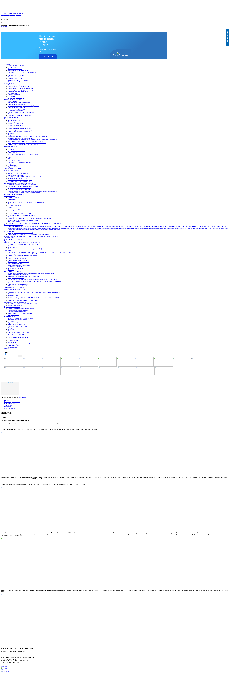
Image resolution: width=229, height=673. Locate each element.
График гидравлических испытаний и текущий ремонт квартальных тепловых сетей (34, 229)
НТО (9, 147)
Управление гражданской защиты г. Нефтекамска (23, 244)
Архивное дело (9, 237)
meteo (10, 394)
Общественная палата (11, 117)
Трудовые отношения (10, 257)
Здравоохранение (13, 197)
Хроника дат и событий (15, 69)
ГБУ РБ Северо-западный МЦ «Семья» (20, 213)
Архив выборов (13, 347)
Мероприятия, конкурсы (15, 160)
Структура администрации (16, 98)
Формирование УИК (14, 342)
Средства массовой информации (18, 77)
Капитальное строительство (77, 226)
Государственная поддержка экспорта (19, 162)
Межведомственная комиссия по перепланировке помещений (50, 228)
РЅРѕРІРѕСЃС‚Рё (23, 397)
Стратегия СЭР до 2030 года (16, 109)
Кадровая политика (10, 316)
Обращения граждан (14, 94)
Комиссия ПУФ (12, 247)
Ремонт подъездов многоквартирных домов (129, 226)
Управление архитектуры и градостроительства (22, 303)
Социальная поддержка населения (18, 209)
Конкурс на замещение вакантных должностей (22, 318)
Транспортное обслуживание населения (112, 228)
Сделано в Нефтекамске (15, 167)
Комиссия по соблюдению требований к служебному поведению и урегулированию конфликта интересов (40, 282)
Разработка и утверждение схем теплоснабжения (85, 228)
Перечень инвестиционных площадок (19, 114)
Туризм (10, 157)
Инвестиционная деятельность (13, 99)
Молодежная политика (15, 212)
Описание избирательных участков (18, 332)
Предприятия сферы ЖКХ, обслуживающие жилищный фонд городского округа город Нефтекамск (38, 226)
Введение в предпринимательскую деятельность (23, 154)
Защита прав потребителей (12, 168)
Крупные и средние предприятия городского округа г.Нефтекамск (28, 136)
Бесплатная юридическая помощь (18, 80)
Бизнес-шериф (12, 101)
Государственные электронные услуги (19, 181)
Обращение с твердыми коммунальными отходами (140, 228)
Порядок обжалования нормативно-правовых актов (24, 255)
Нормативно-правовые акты (16, 172)
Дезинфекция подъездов (150, 226)
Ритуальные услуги (14, 221)
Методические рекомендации (17, 311)
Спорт (10, 207)
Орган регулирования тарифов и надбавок (21, 138)
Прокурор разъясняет (10, 241)
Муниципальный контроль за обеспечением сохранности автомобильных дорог (32, 191)
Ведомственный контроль (16, 323)
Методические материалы (16, 278)
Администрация (9, 83)
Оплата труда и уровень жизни (17, 260)
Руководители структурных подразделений (21, 88)
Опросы (6, 348)
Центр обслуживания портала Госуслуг (20, 180)
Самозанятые (12, 165)
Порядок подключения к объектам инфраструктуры (23, 144)
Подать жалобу (47, 57)
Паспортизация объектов (15, 299)
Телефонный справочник (15, 78)
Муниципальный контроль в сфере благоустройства (24, 192)
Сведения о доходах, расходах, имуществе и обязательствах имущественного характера (34, 281)
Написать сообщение (227, 37)
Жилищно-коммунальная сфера (13, 225)
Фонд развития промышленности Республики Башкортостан (26, 141)
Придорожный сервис (14, 164)
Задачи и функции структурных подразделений (22, 90)
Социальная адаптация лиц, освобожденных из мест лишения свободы (29, 218)
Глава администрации (14, 85)
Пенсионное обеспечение (16, 204)
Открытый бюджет (10, 119)
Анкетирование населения (16, 175)
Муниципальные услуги (11, 170)
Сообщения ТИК (13, 340)
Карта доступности (10, 403)
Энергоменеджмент (14, 135)
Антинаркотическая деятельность (14, 287)
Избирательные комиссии (16, 331)
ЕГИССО (11, 210)
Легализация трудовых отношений (18, 262)
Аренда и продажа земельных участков (20, 313)
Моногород (11, 133)
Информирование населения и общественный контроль (173, 228)
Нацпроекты (8, 406)
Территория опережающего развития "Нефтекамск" (23, 106)
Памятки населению (14, 294)
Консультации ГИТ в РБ (15, 268)
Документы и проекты (15, 305)
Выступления (12, 96)
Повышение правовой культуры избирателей (21, 344)
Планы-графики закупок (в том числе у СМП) (22, 308)
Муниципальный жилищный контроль (20, 189)
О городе (7, 64)
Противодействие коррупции (13, 271)
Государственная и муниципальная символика (22, 72)
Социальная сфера (9, 196)
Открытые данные (10, 408)
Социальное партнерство (15, 266)
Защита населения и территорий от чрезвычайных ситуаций (22, 242)
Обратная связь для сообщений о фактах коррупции (24, 286)
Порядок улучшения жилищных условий (20, 233)
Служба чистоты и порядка (199, 228)
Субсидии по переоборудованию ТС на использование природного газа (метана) (32, 139)
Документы (7, 250)
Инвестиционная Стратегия (16, 107)
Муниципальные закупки (12, 307)
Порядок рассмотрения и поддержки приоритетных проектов (27, 143)
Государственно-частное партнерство (19, 115)
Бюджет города (12, 122)
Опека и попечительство (15, 200)
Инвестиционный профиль (16, 104)
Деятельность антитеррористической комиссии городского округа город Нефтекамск (34, 297)
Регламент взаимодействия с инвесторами (21, 112)
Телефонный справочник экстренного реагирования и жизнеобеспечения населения (34, 292)
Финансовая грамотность (15, 125)
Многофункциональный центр (17, 178)
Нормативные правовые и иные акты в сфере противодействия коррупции (31, 273)
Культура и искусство (14, 205)
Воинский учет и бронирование (14, 194)
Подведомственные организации (18, 91)
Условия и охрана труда (15, 263)
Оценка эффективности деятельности (19, 131)
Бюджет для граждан (14, 120)
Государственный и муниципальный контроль (18, 183)
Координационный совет (15, 110)
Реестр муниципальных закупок (18, 310)
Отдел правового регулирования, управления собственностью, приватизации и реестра (31, 236)
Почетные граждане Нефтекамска (18, 73)
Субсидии (11, 149)
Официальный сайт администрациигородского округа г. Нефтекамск (12, 14)
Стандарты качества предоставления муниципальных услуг (26, 176)
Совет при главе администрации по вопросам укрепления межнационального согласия (34, 223)
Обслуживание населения (16, 159)
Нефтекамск (10, 382)
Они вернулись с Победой (16, 75)
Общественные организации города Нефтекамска (23, 220)
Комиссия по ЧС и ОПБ (15, 246)
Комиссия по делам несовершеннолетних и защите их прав (26, 202)
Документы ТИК (13, 339)
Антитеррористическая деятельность (15, 289)
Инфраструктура (13, 152)
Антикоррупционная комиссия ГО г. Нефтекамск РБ (24, 276)
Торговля (11, 155)
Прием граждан (12, 93)
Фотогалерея (8, 405)
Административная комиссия (13, 239)
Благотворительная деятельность (18, 217)
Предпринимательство (11, 146)
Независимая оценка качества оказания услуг (22, 215)
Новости (10, 336)
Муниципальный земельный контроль (19, 188)
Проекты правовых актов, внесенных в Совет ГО (23, 254)
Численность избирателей (16, 334)
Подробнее (4, 26)
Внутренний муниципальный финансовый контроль (24, 186)
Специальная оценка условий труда (19, 265)
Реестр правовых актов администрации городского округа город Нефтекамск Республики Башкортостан (40, 252)
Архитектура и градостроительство (15, 302)
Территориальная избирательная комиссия (17, 326)
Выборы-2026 (12, 328)
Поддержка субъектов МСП (16, 151)
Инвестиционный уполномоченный (19, 102)
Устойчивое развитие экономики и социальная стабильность (26, 130)
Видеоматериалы (13, 295)
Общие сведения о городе (16, 65)
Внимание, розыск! (14, 82)
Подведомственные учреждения (18, 284)
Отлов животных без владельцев (218, 228)
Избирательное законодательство (18, 337)
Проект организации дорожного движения (171, 226)
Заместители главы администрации (19, 86)
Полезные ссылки (13, 345)
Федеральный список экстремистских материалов (23, 300)
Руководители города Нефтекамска (18, 70)
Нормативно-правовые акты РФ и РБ (19, 291)
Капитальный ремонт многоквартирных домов (101, 226)
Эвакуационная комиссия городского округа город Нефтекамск (27, 249)
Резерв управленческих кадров (17, 319)
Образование (12, 199)
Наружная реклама (13, 315)
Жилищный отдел (9, 231)
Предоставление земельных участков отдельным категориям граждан (29, 234)
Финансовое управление (15, 123)
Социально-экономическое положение (19, 128)
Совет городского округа (12, 402)
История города (13, 67)
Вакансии (11, 321)
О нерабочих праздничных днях (18, 258)
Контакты (11, 270)
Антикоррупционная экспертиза (18, 274)
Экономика (7, 127)
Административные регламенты (18, 173)
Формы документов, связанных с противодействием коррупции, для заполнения (32, 279)
